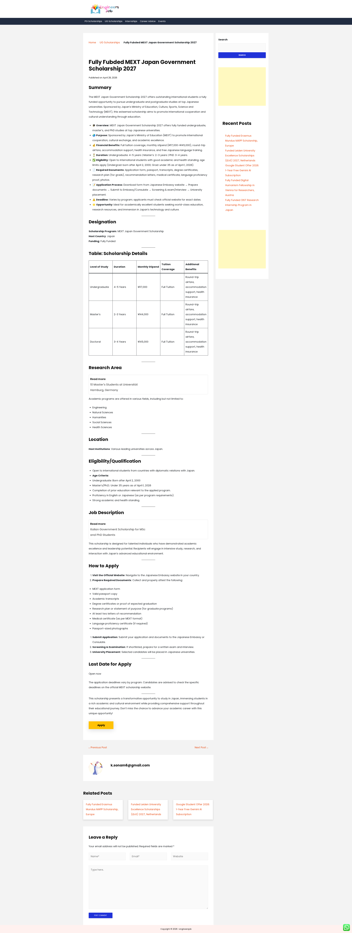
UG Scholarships (113, 21)
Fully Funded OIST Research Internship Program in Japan (242, 205)
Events (162, 21)
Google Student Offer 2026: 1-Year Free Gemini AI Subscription (242, 170)
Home (92, 42)
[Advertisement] (242, 86)
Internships (131, 21)
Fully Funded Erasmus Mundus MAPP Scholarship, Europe (241, 140)
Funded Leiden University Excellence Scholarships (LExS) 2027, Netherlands (240, 155)
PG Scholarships (93, 21)
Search (223, 39)
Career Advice (148, 21)
